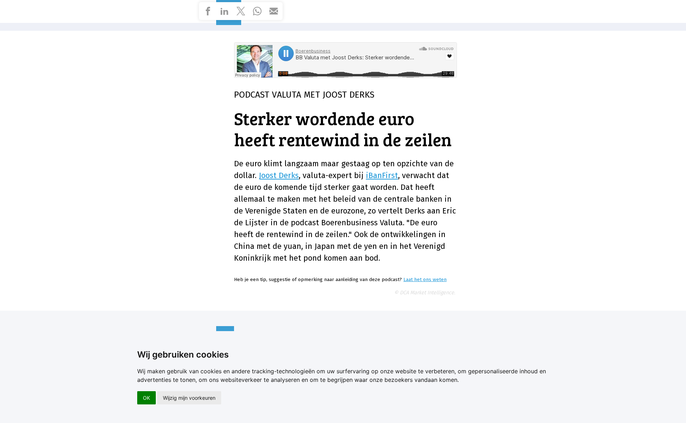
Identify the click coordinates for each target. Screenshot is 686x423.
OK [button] (146, 398)
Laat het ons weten (425, 279)
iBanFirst (382, 175)
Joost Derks (279, 175)
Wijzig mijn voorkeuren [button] (189, 398)
